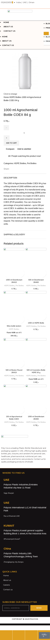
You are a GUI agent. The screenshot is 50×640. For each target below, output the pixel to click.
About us (8, 27)
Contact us (9, 31)
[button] (46, 33)
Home (6, 22)
